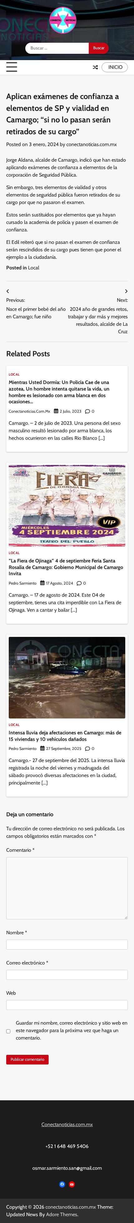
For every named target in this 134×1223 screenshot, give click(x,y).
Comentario (20, 850)
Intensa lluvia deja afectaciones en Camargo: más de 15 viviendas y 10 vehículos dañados (65, 736)
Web (11, 993)
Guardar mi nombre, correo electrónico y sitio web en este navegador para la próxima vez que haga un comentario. (71, 1030)
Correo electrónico (27, 963)
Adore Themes (61, 1214)
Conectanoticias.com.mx (67, 1124)
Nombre (16, 933)
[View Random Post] (95, 67)
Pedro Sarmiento (22, 583)
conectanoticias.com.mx (91, 144)
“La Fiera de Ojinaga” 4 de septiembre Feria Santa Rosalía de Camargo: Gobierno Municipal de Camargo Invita (66, 567)
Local (33, 268)
